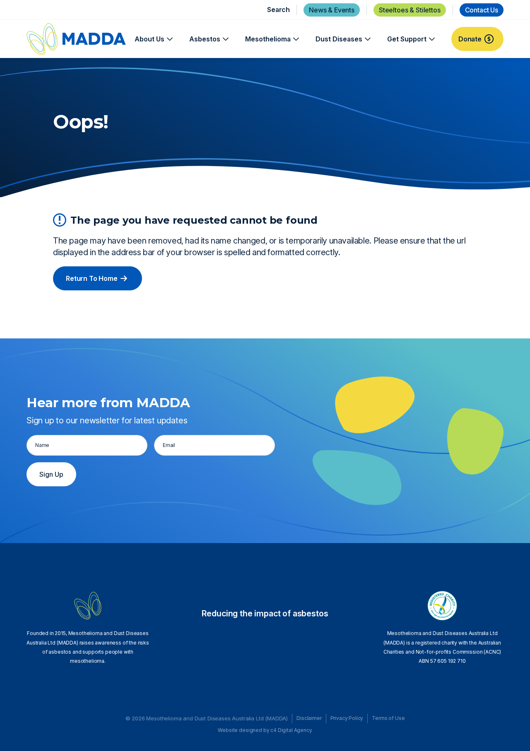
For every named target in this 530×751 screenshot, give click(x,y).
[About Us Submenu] (168, 39)
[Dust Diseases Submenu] (366, 39)
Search (278, 9)
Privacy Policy (347, 718)
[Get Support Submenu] (430, 39)
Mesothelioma (268, 39)
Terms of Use (388, 718)
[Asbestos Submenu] (224, 39)
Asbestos (204, 39)
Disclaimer (308, 718)
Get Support (406, 39)
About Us (149, 39)
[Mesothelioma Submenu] (295, 39)
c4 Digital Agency (291, 730)
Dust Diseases (339, 39)
